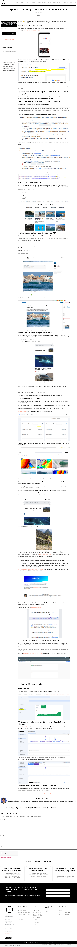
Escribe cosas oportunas (8, 58)
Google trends (22, 411)
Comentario (3, 819)
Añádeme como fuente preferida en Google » (8, 40)
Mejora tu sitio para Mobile (9, 64)
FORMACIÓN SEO (31, 2)
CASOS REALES (42, 2)
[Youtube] (10, 938)
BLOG (49, 2)
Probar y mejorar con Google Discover (9, 68)
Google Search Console (24, 726)
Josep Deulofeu (7, 808)
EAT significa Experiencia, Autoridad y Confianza (30, 569)
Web (1, 846)
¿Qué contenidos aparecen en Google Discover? (10, 53)
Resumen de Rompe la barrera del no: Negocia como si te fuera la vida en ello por (65, 870)
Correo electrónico (4, 840)
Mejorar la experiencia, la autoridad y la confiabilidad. (10, 60)
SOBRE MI (65, 2)
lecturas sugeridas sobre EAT (38, 607)
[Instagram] (8, 938)
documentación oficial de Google (32, 30)
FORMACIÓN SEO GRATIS (49, 907)
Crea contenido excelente (9, 55)
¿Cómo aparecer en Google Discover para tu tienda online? (9, 51)
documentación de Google (45, 554)
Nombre (2, 835)
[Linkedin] (6, 938)
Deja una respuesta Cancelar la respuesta (9, 70)
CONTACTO (73, 2)
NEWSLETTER (56, 2)
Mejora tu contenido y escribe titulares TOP (10, 56)
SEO (39, 15)
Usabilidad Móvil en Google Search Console (58, 694)
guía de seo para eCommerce (51, 793)
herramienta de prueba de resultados (32, 653)
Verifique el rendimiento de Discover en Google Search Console (10, 66)
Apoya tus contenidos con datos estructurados (10, 62)
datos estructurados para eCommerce (43, 681)
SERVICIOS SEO (20, 2)
